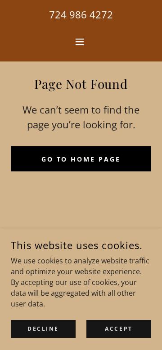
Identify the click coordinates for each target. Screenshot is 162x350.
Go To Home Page (81, 159)
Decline (43, 328)
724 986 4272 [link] (81, 14)
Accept (118, 328)
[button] (81, 42)
